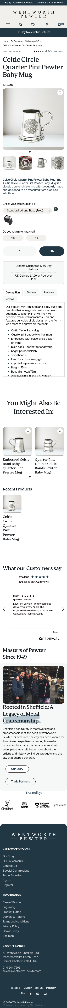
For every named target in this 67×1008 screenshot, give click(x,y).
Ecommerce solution (14, 1005)
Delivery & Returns (14, 916)
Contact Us (10, 865)
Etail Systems (37, 1005)
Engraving (9, 907)
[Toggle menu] (8, 25)
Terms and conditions (16, 921)
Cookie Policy (11, 931)
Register (8, 885)
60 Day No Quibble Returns (33, 32)
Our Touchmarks (13, 861)
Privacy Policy (11, 926)
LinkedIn (28, 988)
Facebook (16, 988)
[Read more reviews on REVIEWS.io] (49, 639)
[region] (33, 609)
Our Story (17, 768)
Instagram (51, 988)
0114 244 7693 (11, 967)
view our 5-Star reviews (50, 2)
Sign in (7, 880)
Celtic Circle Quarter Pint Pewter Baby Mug (11, 528)
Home (5, 41)
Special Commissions (16, 870)
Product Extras (12, 912)
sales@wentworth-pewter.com (22, 971)
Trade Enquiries (12, 875)
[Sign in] (47, 25)
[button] (4, 609)
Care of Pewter (12, 902)
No (36, 237)
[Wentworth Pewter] (33, 14)
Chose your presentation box (19, 203)
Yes (13, 237)
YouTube (39, 988)
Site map (8, 936)
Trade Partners (20, 781)
